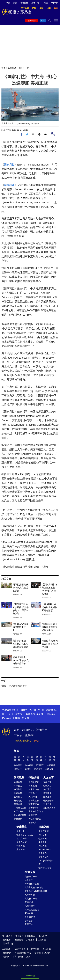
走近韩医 (20, 849)
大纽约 (15, 710)
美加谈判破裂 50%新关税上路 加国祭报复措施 (20, 643)
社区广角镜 (19, 811)
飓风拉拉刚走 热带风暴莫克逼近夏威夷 (21, 587)
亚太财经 (18, 819)
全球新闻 (18, 782)
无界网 (6, 956)
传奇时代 (29, 880)
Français (50, 714)
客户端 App (8, 943)
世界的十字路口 (36, 811)
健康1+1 (20, 831)
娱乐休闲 (43, 826)
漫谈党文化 (30, 917)
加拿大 (24, 710)
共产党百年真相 (32, 884)
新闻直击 (18, 797)
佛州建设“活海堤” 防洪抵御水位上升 (21, 627)
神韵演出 (38, 769)
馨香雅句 (47, 793)
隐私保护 (43, 936)
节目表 (18, 735)
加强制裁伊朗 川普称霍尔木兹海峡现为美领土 (50, 627)
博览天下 (18, 769)
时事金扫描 (34, 789)
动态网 (47, 953)
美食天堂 (42, 842)
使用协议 (7, 939)
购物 (36, 740)
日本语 (16, 718)
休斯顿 (49, 710)
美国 (20, 68)
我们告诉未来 (31, 876)
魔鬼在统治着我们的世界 (36, 891)
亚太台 (18, 714)
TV (43, 21)
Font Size (46, 134)
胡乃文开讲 (21, 838)
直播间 (29, 735)
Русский (6, 718)
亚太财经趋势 (20, 815)
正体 (33, 3)
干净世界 (47, 949)
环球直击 (18, 786)
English (40, 714)
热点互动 (33, 786)
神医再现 (20, 846)
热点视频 (29, 765)
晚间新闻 (18, 793)
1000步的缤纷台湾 (45, 862)
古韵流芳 (47, 789)
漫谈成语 (47, 797)
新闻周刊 (18, 800)
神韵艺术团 (20, 949)
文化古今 (47, 804)
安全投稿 (19, 939)
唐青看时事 (34, 808)
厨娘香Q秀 (43, 857)
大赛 (15, 3)
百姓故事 (29, 913)
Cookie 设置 (30, 976)
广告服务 (30, 939)
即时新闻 (40, 765)
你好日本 (42, 835)
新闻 (16, 750)
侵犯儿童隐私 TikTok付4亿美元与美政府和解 (21, 660)
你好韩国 (42, 838)
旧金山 (9, 714)
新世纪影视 (18, 956)
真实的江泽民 (31, 898)
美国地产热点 (49, 808)
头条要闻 (18, 765)
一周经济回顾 (20, 808)
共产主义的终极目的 (34, 887)
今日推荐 (51, 765)
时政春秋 (33, 793)
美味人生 (42, 846)
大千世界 (42, 853)
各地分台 (24, 3)
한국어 (25, 718)
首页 (3, 68)
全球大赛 (49, 769)
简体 (39, 3)
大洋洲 (40, 710)
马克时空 (33, 815)
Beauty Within (44, 849)
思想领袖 (33, 797)
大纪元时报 (34, 949)
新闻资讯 (12, 68)
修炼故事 (29, 920)
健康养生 (21, 826)
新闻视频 (19, 777)
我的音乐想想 (44, 868)
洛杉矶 (32, 710)
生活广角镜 (43, 831)
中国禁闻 (18, 789)
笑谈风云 (47, 786)
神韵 (8, 3)
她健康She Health (24, 835)
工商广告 (29, 924)
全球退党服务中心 (23, 953)
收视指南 (31, 936)
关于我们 (19, 936)
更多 (28, 956)
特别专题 (30, 872)
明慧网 (38, 953)
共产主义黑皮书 (32, 909)
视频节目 (42, 730)
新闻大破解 (34, 800)
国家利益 (9, 164)
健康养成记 (21, 842)
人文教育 (48, 777)
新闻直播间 (32, 21)
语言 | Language (51, 3)
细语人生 (33, 822)
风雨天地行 (30, 906)
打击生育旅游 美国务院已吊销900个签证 (50, 643)
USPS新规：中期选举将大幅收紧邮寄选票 (49, 607)
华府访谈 (18, 804)
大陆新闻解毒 (35, 819)
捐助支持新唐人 (23, 740)
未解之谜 (47, 782)
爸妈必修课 (48, 800)
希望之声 (7, 953)
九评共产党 (30, 895)
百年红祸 (29, 902)
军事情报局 (34, 804)
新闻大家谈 (34, 782)
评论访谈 (34, 777)
